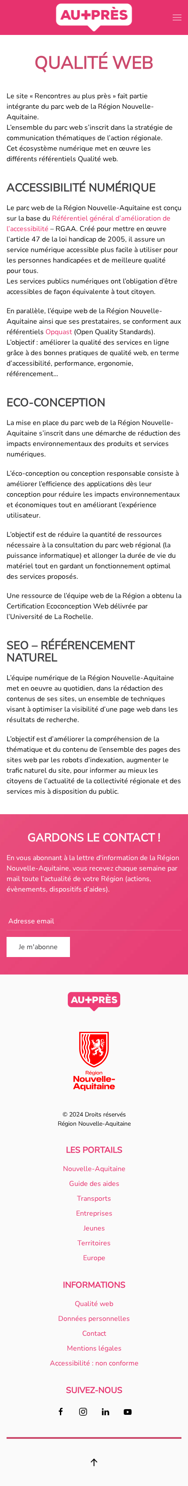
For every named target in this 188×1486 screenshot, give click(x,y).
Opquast (58, 332)
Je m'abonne (38, 947)
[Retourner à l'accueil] (94, 17)
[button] (177, 17)
